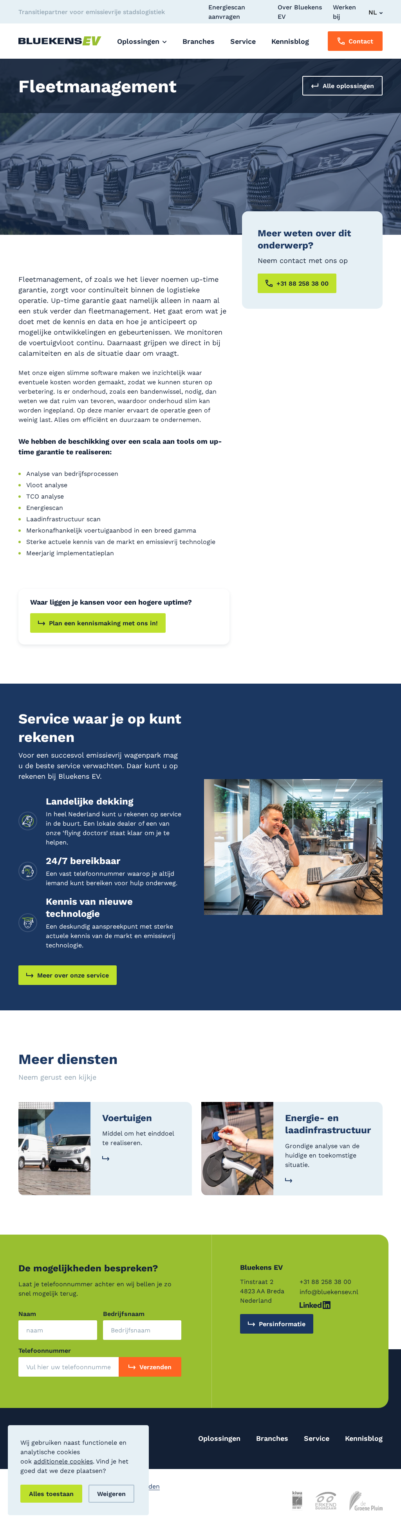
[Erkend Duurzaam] (325, 1500)
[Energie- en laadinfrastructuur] (292, 1148)
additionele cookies (63, 1460)
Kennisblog (364, 1438)
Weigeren (111, 1493)
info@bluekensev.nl (329, 1291)
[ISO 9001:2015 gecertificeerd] (297, 1500)
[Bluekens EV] (59, 40)
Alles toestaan (51, 1493)
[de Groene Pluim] (366, 1500)
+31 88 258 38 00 (325, 1281)
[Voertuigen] (105, 1148)
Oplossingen (219, 1438)
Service (316, 1438)
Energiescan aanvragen (226, 11)
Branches (272, 1438)
